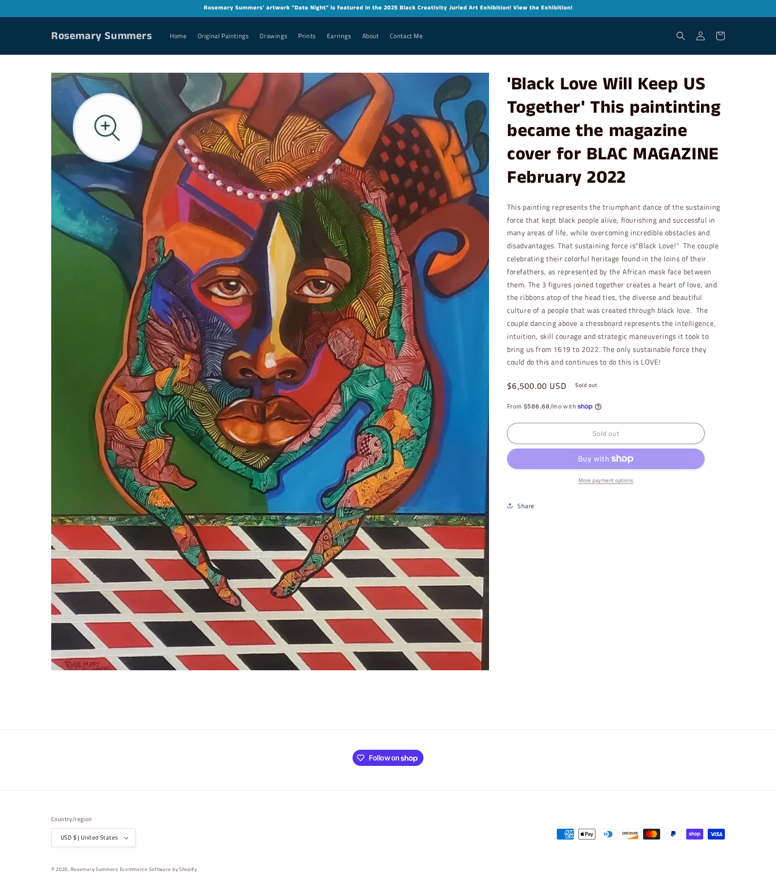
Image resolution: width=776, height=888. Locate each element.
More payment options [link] (606, 480)
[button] (681, 36)
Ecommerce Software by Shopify (158, 869)
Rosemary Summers (94, 869)
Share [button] (525, 505)
